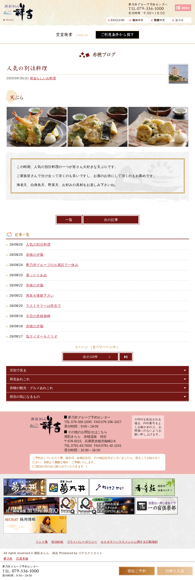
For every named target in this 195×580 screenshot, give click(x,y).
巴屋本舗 (22, 558)
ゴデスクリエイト (90, 553)
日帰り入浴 (175, 571)
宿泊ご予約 (136, 571)
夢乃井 (8, 558)
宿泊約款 (57, 541)
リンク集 (42, 541)
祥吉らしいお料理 (43, 78)
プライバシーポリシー (82, 541)
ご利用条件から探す (117, 35)
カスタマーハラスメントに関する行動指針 (129, 541)
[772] (126, 356)
